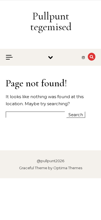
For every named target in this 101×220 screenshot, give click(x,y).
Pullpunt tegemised (51, 21)
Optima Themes (67, 168)
